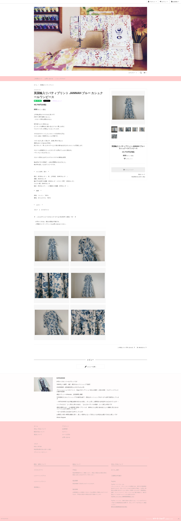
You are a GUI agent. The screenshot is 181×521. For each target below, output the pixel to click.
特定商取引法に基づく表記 (138, 176)
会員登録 (175, 1)
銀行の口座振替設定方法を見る (119, 506)
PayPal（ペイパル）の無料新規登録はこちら (122, 496)
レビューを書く (91, 366)
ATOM (39, 446)
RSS (35, 446)
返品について (141, 174)
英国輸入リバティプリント (47, 85)
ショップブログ (60, 78)
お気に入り (129, 158)
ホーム (35, 85)
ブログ (36, 444)
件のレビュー (57, 101)
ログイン (163, 1)
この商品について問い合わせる (125, 347)
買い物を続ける (141, 347)
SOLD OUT (129, 170)
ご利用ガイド (38, 78)
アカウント (152, 1)
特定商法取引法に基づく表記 (42, 449)
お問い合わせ (49, 78)
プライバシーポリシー (40, 452)
